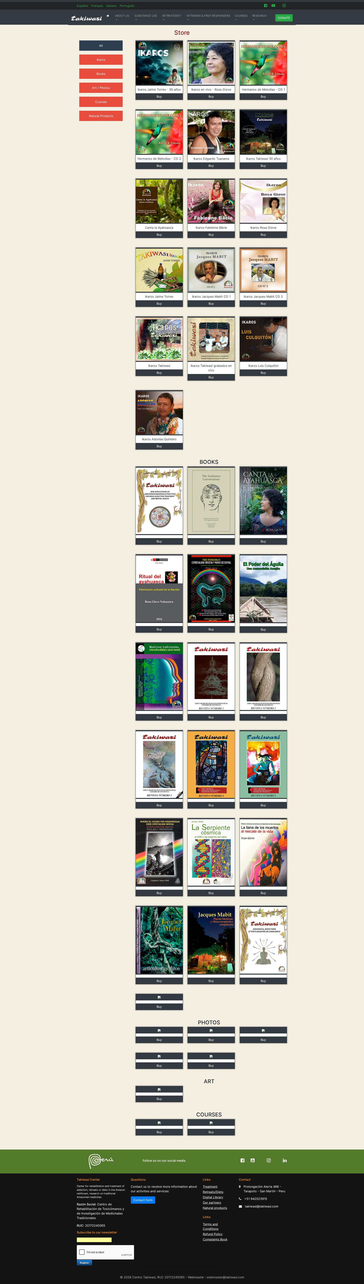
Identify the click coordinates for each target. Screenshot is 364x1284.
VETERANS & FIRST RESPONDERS (208, 15)
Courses (101, 102)
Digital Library (213, 1197)
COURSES (241, 15)
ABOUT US (122, 15)
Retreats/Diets (213, 1192)
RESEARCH (259, 15)
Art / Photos (101, 88)
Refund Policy (213, 1234)
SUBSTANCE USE (146, 15)
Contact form (143, 1200)
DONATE (284, 18)
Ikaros (101, 60)
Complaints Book (215, 1239)
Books (100, 74)
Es (82, 6)
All (101, 45)
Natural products (215, 1208)
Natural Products (101, 116)
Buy (159, 96)
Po (127, 6)
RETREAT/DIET (171, 15)
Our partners (212, 1202)
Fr (97, 6)
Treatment (210, 1186)
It (111, 6)
